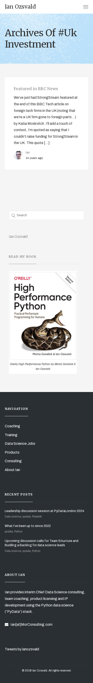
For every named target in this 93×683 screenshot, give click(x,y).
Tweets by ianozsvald (22, 649)
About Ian (12, 470)
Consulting (13, 461)
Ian (28, 152)
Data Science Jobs (20, 443)
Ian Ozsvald (18, 236)
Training (11, 435)
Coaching (12, 426)
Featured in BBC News (36, 88)
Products (12, 452)
